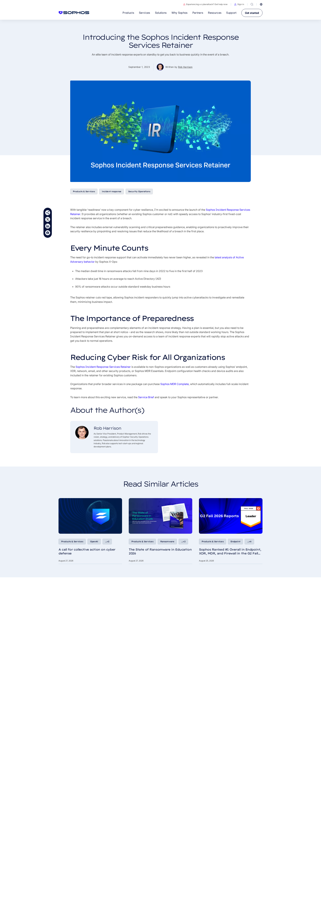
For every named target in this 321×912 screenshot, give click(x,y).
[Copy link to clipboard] (47, 212)
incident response (111, 191)
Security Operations (139, 191)
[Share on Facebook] (47, 232)
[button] (239, 4)
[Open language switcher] (261, 4)
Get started (252, 13)
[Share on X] (47, 219)
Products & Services (84, 191)
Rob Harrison (185, 67)
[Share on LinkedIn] (47, 226)
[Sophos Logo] (74, 12)
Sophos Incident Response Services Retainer (103, 366)
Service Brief (146, 397)
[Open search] (252, 4)
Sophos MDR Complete (174, 384)
